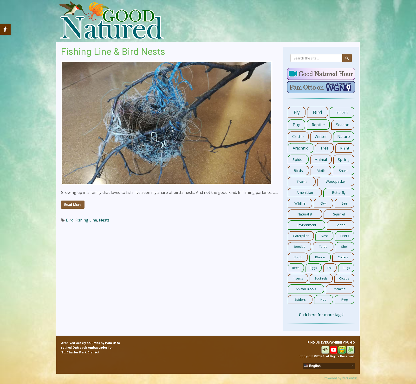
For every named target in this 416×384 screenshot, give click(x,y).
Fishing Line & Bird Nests (113, 51)
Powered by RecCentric (340, 378)
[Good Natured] (111, 20)
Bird (69, 220)
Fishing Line (86, 220)
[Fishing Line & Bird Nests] (166, 123)
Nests (104, 220)
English (314, 366)
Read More (72, 204)
